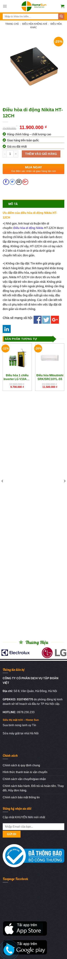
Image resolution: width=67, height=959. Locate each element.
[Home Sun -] (34, 6)
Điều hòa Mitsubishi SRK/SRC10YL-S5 (49, 377)
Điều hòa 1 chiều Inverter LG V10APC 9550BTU (17, 377)
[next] (64, 488)
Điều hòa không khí (34, 24)
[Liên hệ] (8, 949)
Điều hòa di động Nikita (28, 227)
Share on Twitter (46, 320)
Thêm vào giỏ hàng (41, 153)
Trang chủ (12, 24)
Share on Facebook (38, 320)
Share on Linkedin (7, 329)
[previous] (2, 488)
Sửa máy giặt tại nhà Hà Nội (21, 733)
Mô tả (13, 204)
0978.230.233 (25, 712)
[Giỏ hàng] (62, 6)
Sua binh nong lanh (15, 725)
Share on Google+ (55, 320)
